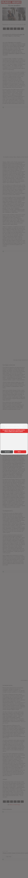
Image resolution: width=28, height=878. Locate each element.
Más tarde (7, 452)
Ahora (19, 451)
